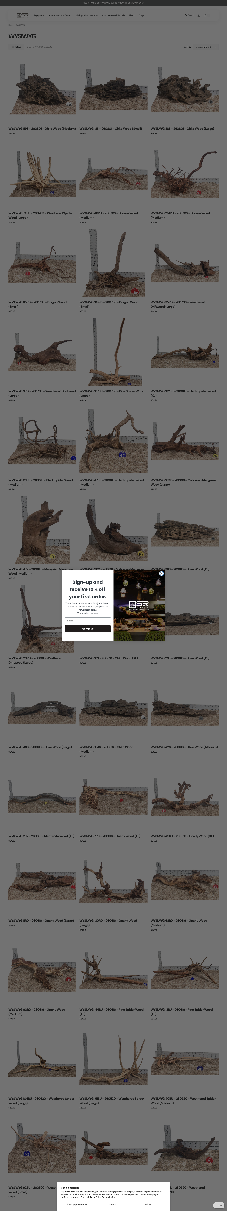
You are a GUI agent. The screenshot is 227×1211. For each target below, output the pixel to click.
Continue (88, 628)
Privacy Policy (108, 1197)
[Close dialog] (161, 573)
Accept (112, 1204)
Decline (147, 1204)
